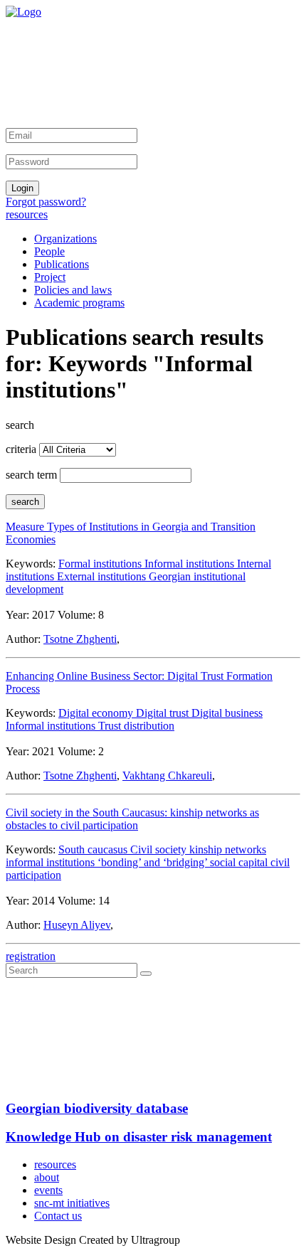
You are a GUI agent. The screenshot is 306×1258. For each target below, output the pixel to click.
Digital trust (163, 713)
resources (27, 214)
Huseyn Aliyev (76, 925)
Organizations (65, 239)
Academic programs (79, 303)
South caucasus (94, 849)
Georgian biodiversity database (97, 1108)
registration (31, 956)
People (49, 251)
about (46, 1177)
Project (49, 277)
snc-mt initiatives (72, 1203)
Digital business (227, 713)
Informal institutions (190, 564)
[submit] (146, 973)
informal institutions (51, 862)
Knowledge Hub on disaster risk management (139, 1136)
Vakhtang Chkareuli (167, 775)
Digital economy (97, 713)
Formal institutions (101, 564)
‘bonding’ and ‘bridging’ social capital (183, 862)
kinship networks (227, 849)
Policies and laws (73, 290)
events (48, 1190)
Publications (61, 264)
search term (31, 475)
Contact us (58, 1216)
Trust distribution (136, 726)
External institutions (103, 576)
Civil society (159, 849)
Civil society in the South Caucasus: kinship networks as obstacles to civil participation (132, 818)
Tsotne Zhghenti (80, 639)
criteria (21, 449)
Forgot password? (46, 202)
